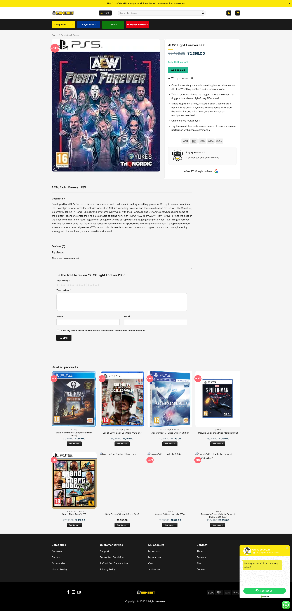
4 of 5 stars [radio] (80, 285)
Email (127, 316)
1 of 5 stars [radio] (57, 285)
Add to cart (178, 69)
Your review (63, 290)
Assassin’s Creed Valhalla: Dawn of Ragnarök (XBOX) (218, 515)
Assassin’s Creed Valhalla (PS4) (170, 514)
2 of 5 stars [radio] (62, 285)
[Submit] (203, 13)
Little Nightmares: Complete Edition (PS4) (74, 434)
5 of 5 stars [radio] (93, 285)
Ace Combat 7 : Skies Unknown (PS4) (170, 432)
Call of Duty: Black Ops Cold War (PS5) (122, 432)
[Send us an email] (79, 592)
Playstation (88, 24)
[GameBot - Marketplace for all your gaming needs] (63, 13)
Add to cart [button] (74, 444)
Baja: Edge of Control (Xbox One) (122, 514)
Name (60, 316)
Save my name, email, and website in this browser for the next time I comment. (103, 330)
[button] (105, 13)
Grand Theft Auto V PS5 (74, 514)
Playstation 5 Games (70, 35)
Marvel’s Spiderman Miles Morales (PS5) (218, 432)
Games (55, 35)
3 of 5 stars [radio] (70, 285)
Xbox (112, 24)
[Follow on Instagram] (73, 592)
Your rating (63, 280)
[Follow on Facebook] (68, 592)
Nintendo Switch (136, 24)
